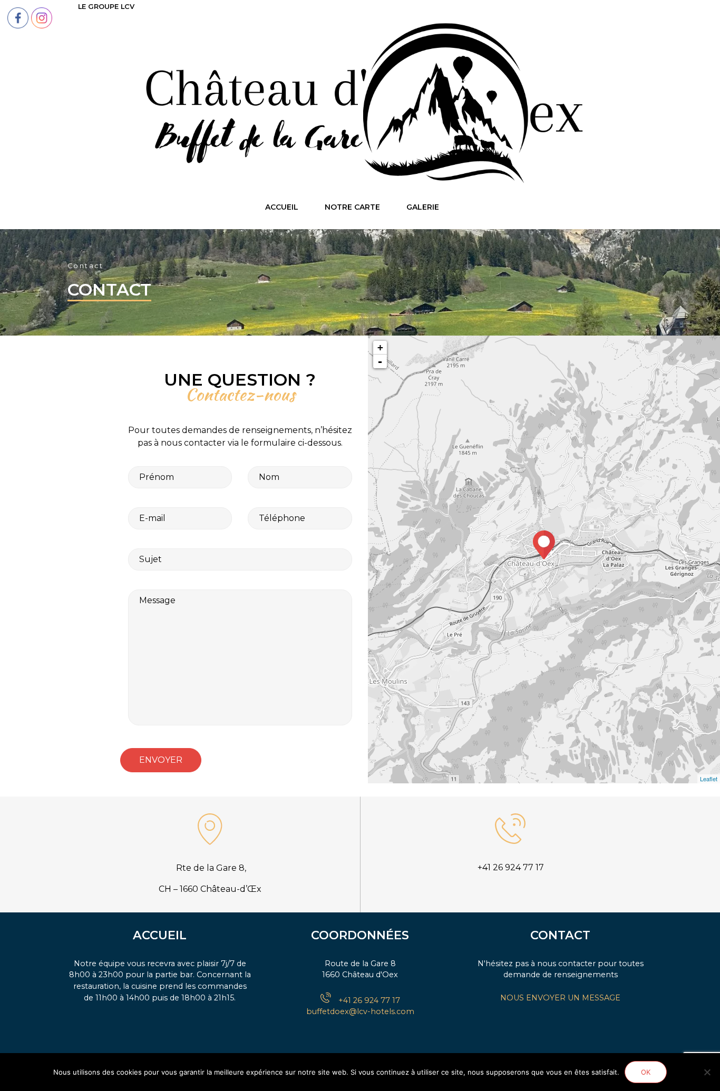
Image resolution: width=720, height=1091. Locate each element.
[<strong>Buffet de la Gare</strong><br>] (544, 544)
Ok (645, 1072)
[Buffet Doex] (360, 104)
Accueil (281, 207)
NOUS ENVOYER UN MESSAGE (560, 997)
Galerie (422, 207)
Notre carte (352, 207)
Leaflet (708, 778)
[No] (707, 1072)
